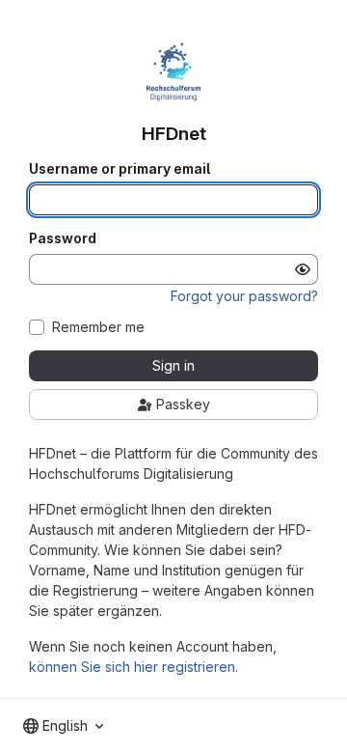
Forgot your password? (244, 296)
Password (62, 238)
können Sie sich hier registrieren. (133, 666)
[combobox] (63, 726)
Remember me (98, 327)
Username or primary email (119, 169)
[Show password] (302, 269)
